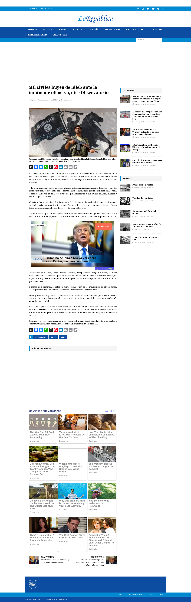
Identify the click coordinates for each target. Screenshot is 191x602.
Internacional (112, 29)
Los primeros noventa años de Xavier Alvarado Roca (146, 225)
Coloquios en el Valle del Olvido (144, 212)
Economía (92, 29)
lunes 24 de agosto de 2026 (143, 229)
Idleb (53, 337)
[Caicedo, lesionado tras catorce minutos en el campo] (125, 163)
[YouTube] (153, 8)
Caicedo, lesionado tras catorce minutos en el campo (147, 161)
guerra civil (41, 337)
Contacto (151, 594)
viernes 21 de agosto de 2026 (144, 242)
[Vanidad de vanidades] (125, 201)
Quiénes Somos (135, 594)
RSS (161, 594)
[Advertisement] (95, 62)
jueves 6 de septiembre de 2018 (44, 100)
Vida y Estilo (60, 35)
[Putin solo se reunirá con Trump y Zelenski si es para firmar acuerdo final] (125, 132)
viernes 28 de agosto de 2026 (144, 188)
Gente (144, 29)
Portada (32, 29)
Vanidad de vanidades (142, 198)
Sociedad (131, 29)
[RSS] (163, 8)
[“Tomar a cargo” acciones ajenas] (125, 240)
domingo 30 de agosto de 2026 (144, 104)
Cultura (157, 29)
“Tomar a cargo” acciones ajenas (144, 238)
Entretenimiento (38, 35)
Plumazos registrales (142, 185)
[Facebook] (138, 8)
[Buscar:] (149, 40)
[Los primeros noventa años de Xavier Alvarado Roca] (125, 227)
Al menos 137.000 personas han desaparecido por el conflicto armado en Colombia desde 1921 (147, 115)
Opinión (62, 29)
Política (47, 29)
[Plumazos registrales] (125, 187)
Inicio (121, 594)
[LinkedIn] (148, 8)
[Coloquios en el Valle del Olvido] (125, 214)
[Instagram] (158, 8)
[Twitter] (143, 8)
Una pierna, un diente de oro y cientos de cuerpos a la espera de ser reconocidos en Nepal (147, 98)
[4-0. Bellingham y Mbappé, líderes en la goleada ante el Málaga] (125, 148)
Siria (63, 337)
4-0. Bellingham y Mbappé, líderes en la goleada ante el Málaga (146, 147)
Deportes (77, 29)
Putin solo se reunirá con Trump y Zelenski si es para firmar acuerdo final (145, 131)
